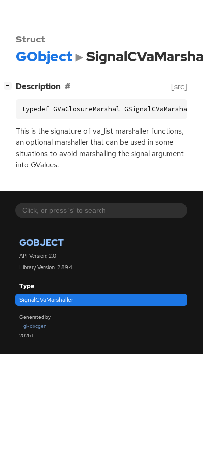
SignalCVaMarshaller (46, 300)
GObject (41, 242)
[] (10, 85)
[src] (179, 87)
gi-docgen (35, 326)
